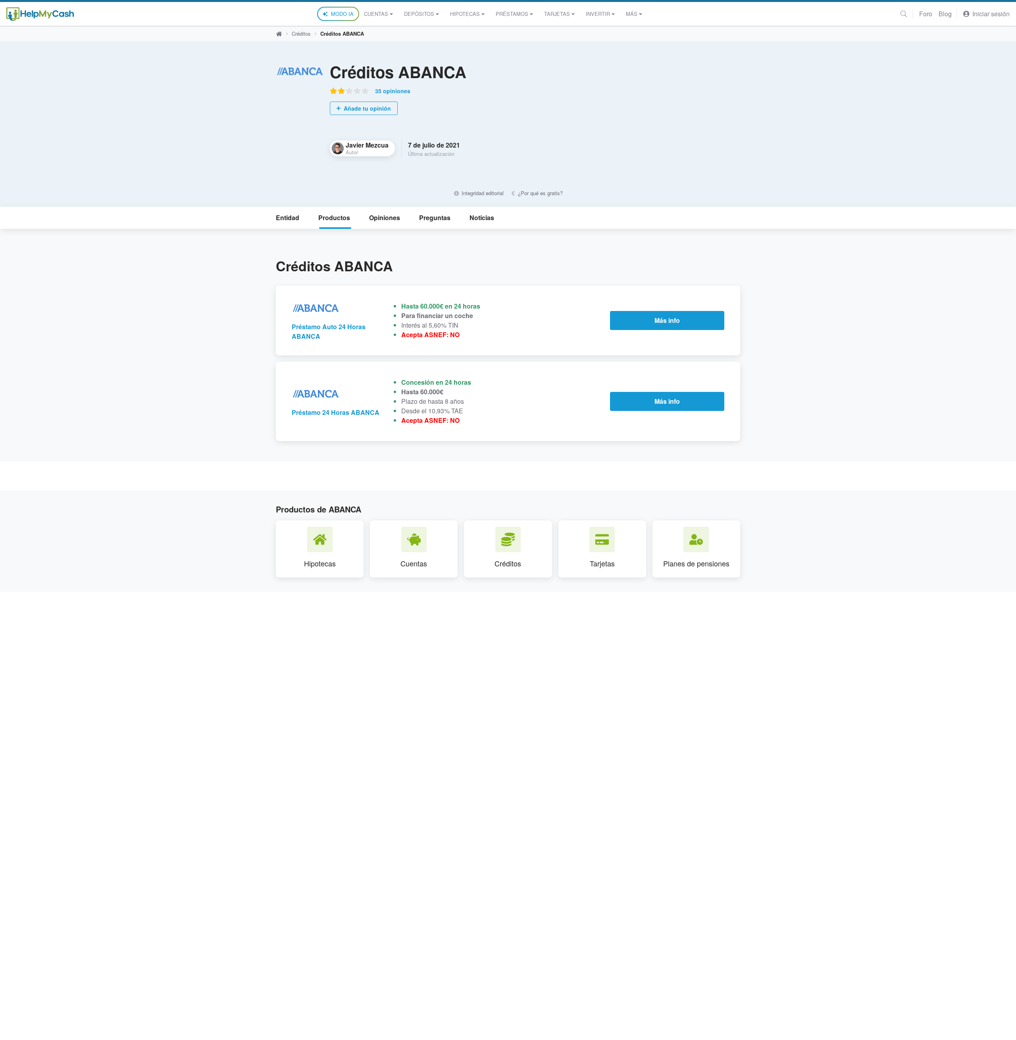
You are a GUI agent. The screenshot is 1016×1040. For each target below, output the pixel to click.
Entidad (287, 217)
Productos (334, 217)
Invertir (598, 13)
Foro (925, 13)
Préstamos (512, 13)
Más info (667, 320)
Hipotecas (465, 13)
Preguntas (434, 217)
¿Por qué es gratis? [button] (539, 193)
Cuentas (376, 13)
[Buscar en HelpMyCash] (904, 13)
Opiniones (384, 217)
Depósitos (419, 13)
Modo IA (342, 13)
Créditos (301, 33)
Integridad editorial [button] (481, 193)
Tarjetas (557, 13)
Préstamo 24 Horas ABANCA (335, 412)
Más (631, 13)
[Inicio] (40, 14)
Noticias (482, 217)
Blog (945, 13)
